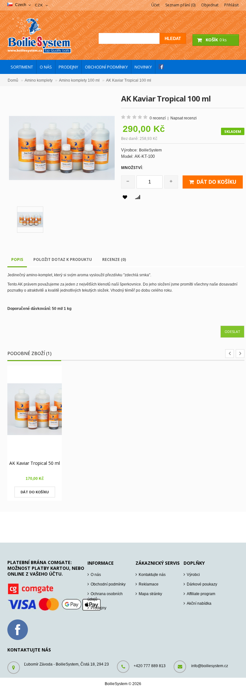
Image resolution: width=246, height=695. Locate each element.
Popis (17, 259)
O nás (96, 574)
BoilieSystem (150, 150)
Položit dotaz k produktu (62, 259)
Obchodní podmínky (108, 584)
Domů (13, 80)
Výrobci (193, 574)
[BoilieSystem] (39, 52)
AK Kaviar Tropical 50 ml (34, 463)
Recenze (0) (114, 259)
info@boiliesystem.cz (209, 666)
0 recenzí (158, 118)
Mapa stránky (150, 594)
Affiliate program (201, 594)
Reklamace (149, 584)
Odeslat (232, 331)
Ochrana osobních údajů (105, 597)
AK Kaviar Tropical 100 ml (128, 80)
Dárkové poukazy (202, 584)
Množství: (132, 167)
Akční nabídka (199, 603)
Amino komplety (39, 80)
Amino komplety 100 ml (79, 80)
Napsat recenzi (183, 118)
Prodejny (98, 608)
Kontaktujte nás (152, 574)
